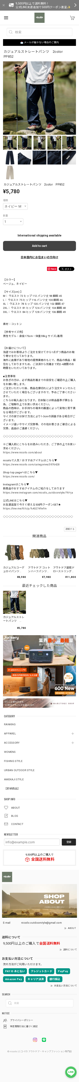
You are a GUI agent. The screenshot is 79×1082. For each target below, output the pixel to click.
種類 (5, 200)
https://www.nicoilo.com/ (19, 476)
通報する (70, 529)
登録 (68, 842)
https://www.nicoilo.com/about (22, 452)
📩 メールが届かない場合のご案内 (39, 42)
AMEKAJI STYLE (14, 779)
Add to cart (39, 245)
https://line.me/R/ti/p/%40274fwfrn (25, 508)
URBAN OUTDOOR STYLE (19, 770)
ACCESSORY (12, 742)
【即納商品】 (12, 788)
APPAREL (10, 733)
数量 (5, 215)
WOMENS (10, 751)
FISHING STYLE (13, 761)
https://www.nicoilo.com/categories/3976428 (31, 464)
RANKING (10, 724)
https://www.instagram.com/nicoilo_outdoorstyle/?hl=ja (38, 492)
